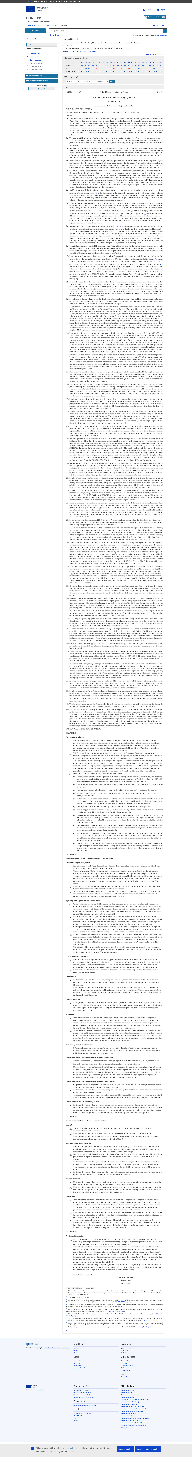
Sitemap (76, 1353)
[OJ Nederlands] (136, 71)
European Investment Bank (129, 1413)
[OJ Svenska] (161, 71)
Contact (75, 1350)
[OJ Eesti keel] (96, 71)
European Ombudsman (128, 1416)
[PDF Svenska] (161, 68)
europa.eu (40, 1390)
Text (29, 45)
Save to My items (36, 63)
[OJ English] (103, 71)
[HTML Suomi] (157, 65)
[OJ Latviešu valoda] (121, 71)
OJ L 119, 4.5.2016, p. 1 (150, 1320)
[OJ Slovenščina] (153, 71)
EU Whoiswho (125, 1368)
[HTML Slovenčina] (150, 65)
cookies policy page (71, 1448)
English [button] (162, 10)
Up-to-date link (35, 54)
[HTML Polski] (139, 65)
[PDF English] (103, 68)
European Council (126, 1392)
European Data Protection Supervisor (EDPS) (135, 1418)
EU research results (127, 1365)
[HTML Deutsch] (93, 65)
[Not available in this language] (110, 65)
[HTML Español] (82, 65)
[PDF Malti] (132, 68)
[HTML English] (103, 65)
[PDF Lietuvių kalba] (125, 68)
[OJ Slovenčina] (150, 71)
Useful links (124, 1353)
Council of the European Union (130, 1395)
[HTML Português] (143, 65)
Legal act (41, 89)
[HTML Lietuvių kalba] (125, 65)
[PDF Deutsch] (93, 68)
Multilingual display (72, 77)
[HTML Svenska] (161, 65)
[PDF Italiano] (118, 68)
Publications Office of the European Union (57, 1348)
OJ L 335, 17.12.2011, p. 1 (128, 1306)
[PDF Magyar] (128, 68)
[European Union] (31, 1386)
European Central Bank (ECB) (130, 1402)
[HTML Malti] (132, 65)
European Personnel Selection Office (132, 1423)
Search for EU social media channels (84, 1405)
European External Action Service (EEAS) (133, 1406)
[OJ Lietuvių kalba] (125, 71)
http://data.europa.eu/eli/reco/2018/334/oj (80, 51)
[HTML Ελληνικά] (100, 65)
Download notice (36, 60)
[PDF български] (78, 68)
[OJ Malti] (132, 71)
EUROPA (29, 25)
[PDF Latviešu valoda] (121, 68)
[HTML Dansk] (89, 65)
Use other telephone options (82, 1392)
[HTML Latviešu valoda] (121, 65)
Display (112, 81)
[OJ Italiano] (118, 71)
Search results (48, 25)
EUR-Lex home (38, 25)
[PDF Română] (146, 68)
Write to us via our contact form (83, 1395)
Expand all (150, 54)
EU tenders (124, 1363)
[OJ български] (78, 71)
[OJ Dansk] (89, 71)
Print (162, 26)
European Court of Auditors (129, 1404)
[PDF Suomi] (157, 68)
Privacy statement (79, 1368)
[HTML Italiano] (118, 65)
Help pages (77, 1348)
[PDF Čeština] (85, 68)
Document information (35, 48)
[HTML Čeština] (85, 65)
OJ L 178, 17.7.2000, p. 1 (122, 1302)
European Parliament (127, 1390)
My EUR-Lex (150, 10)
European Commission (128, 1397)
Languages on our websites (82, 1413)
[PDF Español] (82, 68)
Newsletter (124, 1350)
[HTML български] (78, 65)
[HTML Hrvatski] (114, 65)
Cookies (76, 1420)
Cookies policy (78, 1363)
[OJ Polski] (139, 71)
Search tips (55, 35)
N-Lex (122, 1374)
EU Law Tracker (126, 1377)
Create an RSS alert (36, 69)
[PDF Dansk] (89, 68)
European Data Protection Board (131, 1420)
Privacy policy (77, 1415)
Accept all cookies (125, 1449)
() (96, 193)
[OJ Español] (82, 71)
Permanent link (35, 57)
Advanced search (161, 35)
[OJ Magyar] (128, 71)
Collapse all (159, 54)
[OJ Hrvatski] (114, 71)
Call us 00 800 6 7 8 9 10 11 (81, 1390)
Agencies (124, 1427)
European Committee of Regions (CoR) (133, 1411)
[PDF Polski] (139, 68)
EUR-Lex (33, 18)
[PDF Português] (143, 68)
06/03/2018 (41, 86)
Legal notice (77, 1361)
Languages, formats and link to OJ (77, 58)
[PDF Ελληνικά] (100, 68)
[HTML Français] (107, 65)
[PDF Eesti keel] (96, 68)
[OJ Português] (143, 71)
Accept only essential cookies (147, 1449)
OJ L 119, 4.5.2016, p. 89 (144, 1327)
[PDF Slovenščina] (153, 68)
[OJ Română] (146, 71)
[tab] (113, 58)
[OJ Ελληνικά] (100, 71)
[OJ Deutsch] (93, 71)
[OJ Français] (107, 71)
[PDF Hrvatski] (114, 68)
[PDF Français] (107, 68)
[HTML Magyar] (128, 65)
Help (156, 26)
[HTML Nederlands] (136, 65)
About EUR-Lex (125, 1348)
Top (67, 1331)
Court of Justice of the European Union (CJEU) (135, 1399)
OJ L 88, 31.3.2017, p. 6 (117, 1311)
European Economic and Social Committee (134, 1409)
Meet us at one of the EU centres (83, 1397)
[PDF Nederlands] (136, 68)
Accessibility (77, 1365)
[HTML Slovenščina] (153, 65)
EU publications (125, 1370)
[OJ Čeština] (85, 71)
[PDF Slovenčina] (150, 68)
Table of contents (35, 76)
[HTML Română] (146, 65)
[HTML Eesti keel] (96, 65)
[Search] (165, 31)
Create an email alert (37, 66)
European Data (125, 1361)
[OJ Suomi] (157, 71)
